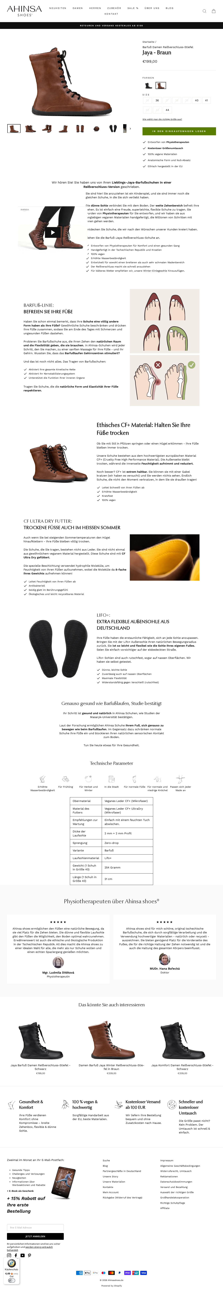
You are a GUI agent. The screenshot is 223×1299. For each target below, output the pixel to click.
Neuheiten (57, 8)
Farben (149, 78)
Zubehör (114, 8)
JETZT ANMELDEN (35, 1236)
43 (157, 110)
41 (206, 100)
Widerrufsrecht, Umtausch (175, 1171)
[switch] (11, 1280)
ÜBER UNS (152, 8)
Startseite (148, 41)
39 (186, 100)
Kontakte (108, 1187)
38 (176, 100)
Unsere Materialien (114, 1181)
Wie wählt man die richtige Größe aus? (162, 119)
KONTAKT (111, 14)
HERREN (95, 8)
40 (196, 100)
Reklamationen (169, 1176)
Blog (105, 1165)
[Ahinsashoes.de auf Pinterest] (29, 1255)
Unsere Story (110, 1176)
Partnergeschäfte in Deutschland (122, 1171)
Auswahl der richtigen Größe (177, 1192)
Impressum (166, 1160)
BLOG (170, 8)
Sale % (133, 8)
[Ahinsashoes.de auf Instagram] (9, 1255)
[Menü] (18, 1259)
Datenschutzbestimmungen (176, 1181)
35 (147, 100)
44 (167, 110)
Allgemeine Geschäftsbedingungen (180, 1165)
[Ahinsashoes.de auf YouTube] (23, 1255)
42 (147, 110)
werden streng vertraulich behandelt (30, 1248)
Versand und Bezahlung (173, 1187)
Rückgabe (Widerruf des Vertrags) (122, 1197)
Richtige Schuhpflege (172, 1203)
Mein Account (111, 1192)
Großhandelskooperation (174, 1197)
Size (146, 94)
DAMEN (78, 8)
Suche (106, 1160)
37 (167, 100)
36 (157, 100)
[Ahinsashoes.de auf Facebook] (16, 1255)
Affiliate (165, 1208)
